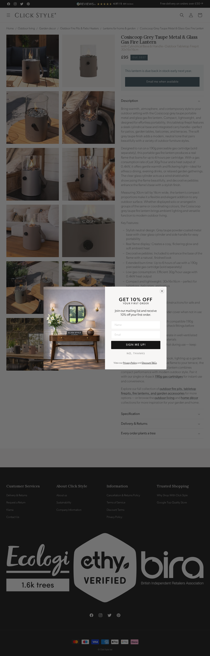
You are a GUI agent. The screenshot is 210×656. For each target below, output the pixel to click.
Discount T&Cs (149, 363)
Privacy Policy (130, 363)
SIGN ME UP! (136, 344)
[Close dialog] (162, 291)
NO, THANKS (136, 353)
